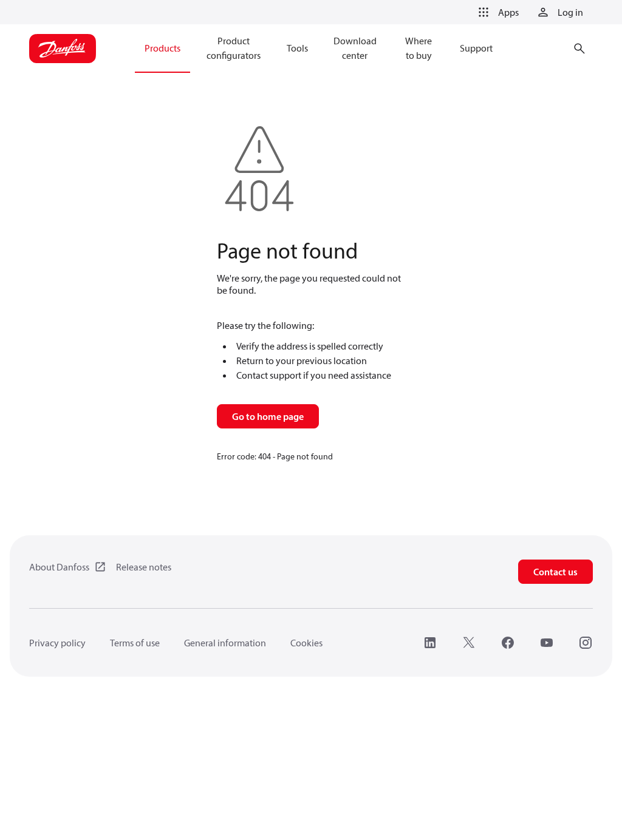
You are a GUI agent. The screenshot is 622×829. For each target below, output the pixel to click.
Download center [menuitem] (355, 48)
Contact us (555, 572)
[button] (496, 12)
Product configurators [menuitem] (234, 48)
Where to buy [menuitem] (418, 48)
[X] (469, 642)
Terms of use (135, 643)
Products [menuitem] (162, 48)
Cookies (306, 643)
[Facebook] (508, 642)
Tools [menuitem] (297, 48)
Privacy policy (57, 643)
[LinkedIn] (430, 642)
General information (225, 643)
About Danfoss (59, 567)
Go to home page (268, 416)
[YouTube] (546, 642)
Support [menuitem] (476, 48)
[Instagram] (585, 642)
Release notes (143, 567)
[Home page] (62, 48)
